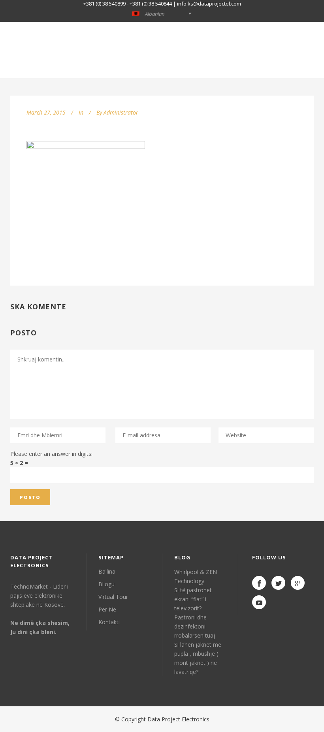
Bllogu (106, 584)
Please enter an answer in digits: (51, 453)
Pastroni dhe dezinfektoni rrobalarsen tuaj (194, 626)
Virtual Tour (113, 596)
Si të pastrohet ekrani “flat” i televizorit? (193, 599)
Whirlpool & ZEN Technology (195, 576)
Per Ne (107, 609)
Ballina (106, 571)
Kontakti (109, 622)
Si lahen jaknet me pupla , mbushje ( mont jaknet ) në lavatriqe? (197, 658)
